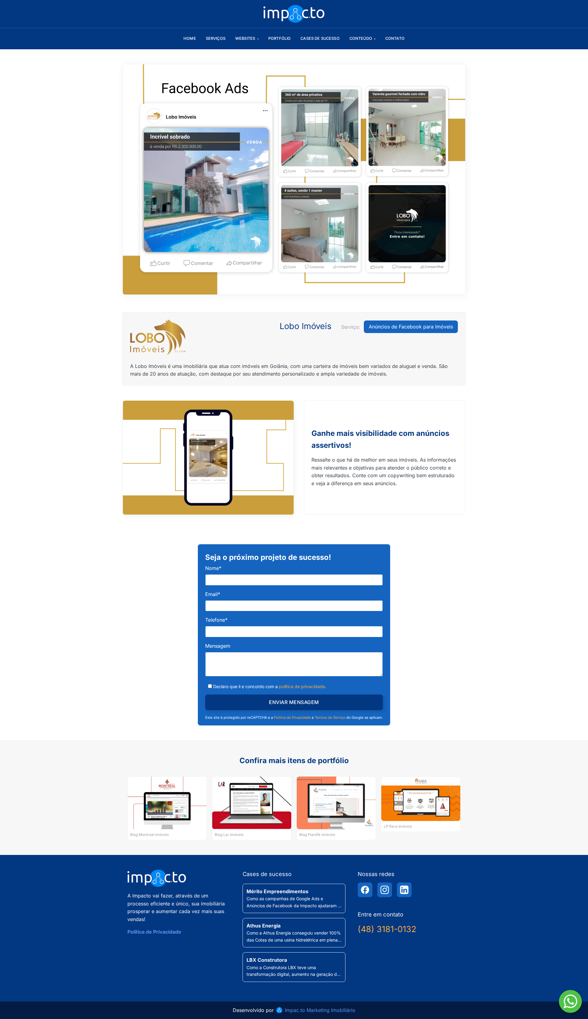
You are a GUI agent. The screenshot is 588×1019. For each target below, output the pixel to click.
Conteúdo (360, 38)
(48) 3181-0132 (387, 929)
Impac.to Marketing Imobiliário (320, 1010)
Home (189, 38)
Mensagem (217, 646)
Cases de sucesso (319, 38)
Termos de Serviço (330, 717)
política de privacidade (302, 686)
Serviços (215, 38)
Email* (212, 594)
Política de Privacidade (292, 717)
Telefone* (216, 620)
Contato (395, 38)
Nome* (213, 568)
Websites (245, 38)
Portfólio (279, 38)
